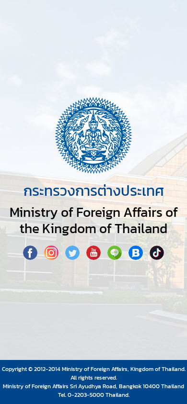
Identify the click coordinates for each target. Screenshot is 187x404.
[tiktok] (156, 257)
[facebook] (31, 257)
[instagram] (52, 257)
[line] (115, 257)
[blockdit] (136, 257)
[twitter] (73, 257)
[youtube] (94, 257)
